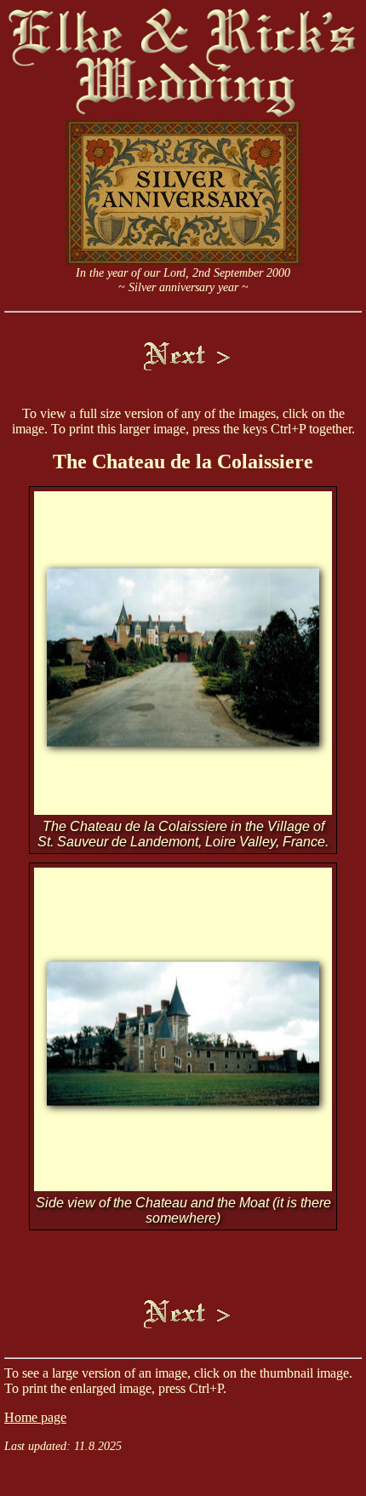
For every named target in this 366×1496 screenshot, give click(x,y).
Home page (35, 1417)
